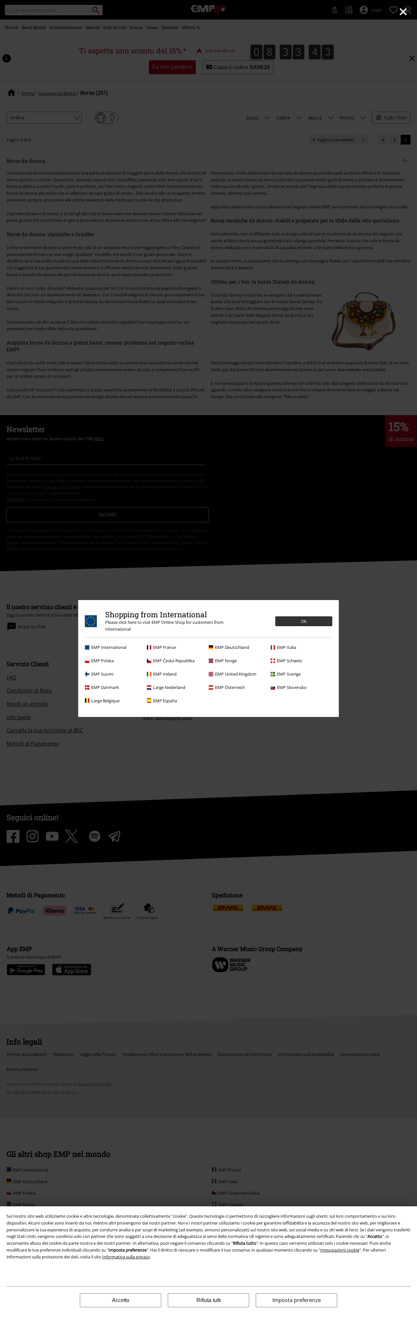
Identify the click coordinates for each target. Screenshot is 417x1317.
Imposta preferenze (296, 1300)
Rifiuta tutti (208, 1300)
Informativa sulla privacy (126, 1257)
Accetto (120, 1300)
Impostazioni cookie (339, 1250)
